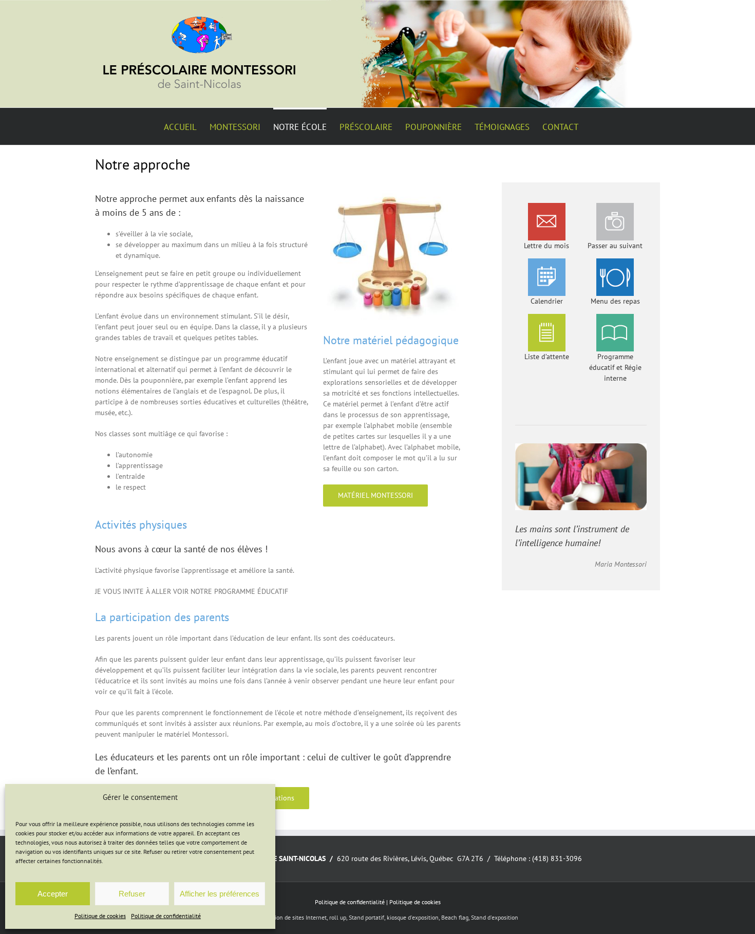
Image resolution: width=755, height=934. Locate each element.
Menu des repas (615, 301)
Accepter (52, 893)
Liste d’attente (546, 356)
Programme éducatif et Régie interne (615, 367)
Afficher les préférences (219, 893)
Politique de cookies (100, 916)
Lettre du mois (546, 245)
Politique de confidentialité (166, 916)
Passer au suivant (615, 245)
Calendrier (547, 301)
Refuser (132, 893)
